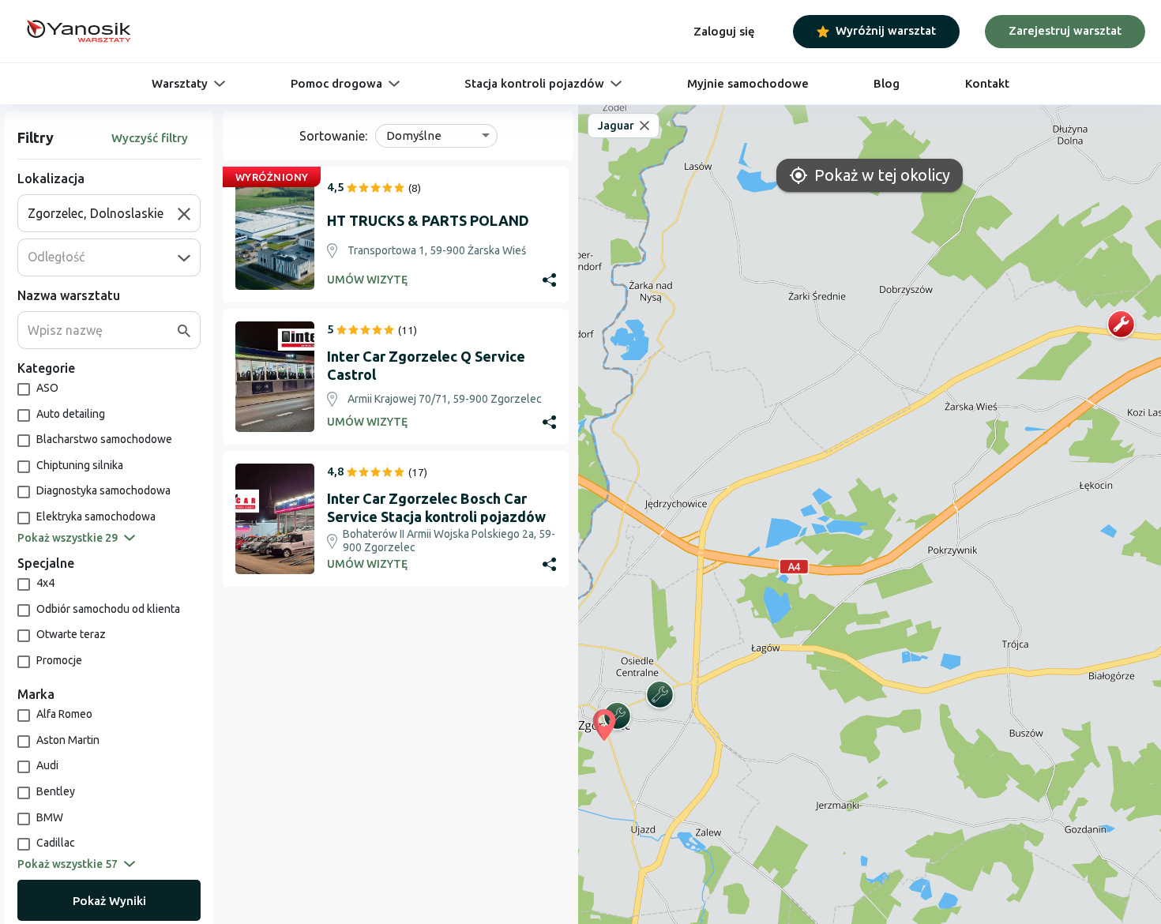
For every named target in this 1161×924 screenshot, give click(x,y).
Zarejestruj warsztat (1065, 30)
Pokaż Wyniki (109, 900)
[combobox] (103, 213)
